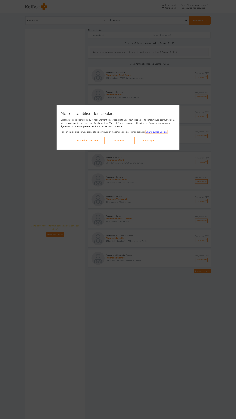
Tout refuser (118, 140)
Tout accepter (148, 140)
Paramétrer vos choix (87, 140)
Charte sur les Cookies (156, 131)
